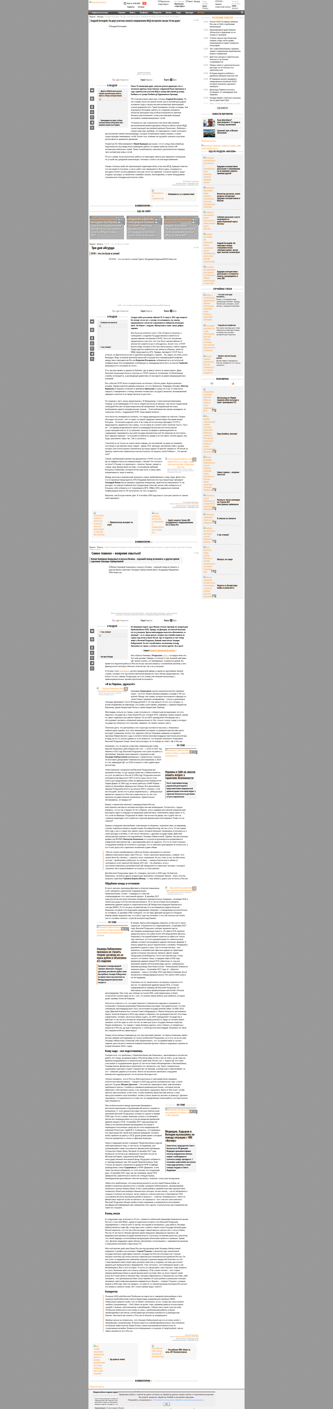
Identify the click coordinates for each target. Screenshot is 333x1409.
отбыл (166, 655)
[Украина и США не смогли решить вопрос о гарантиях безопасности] (180, 759)
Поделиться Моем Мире (92, 99)
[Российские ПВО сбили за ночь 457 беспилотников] (158, 1351)
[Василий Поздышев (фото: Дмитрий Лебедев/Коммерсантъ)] (180, 889)
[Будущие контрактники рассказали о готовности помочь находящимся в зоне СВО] (209, 275)
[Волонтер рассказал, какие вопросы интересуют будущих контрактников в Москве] (209, 197)
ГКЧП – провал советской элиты (236, 9)
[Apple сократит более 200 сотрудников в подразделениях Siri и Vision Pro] (158, 523)
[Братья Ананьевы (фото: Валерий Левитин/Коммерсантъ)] (112, 689)
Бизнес (169, 12)
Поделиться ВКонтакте (92, 90)
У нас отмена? (106, 347)
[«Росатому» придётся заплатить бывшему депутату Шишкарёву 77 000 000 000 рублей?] (99, 524)
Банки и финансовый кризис (162, 650)
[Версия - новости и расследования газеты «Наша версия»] (106, 6)
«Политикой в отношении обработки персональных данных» (178, 1399)
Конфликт (144, 12)
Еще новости (222, 108)
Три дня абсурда (107, 656)
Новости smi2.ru (96, 1386)
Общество (157, 12)
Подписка (131, 7)
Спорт (178, 12)
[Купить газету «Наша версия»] (125, 3)
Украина (121, 12)
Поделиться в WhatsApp (92, 112)
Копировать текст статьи (92, 128)
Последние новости (222, 17)
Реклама (141, 7)
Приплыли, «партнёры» (179, 5)
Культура (189, 12)
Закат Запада (205, 7)
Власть (132, 12)
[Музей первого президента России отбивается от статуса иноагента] (209, 364)
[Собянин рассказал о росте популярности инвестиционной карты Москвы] (209, 220)
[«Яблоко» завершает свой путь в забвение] (209, 518)
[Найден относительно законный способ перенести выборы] (209, 535)
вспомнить (124, 671)
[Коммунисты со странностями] (158, 194)
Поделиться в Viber (92, 117)
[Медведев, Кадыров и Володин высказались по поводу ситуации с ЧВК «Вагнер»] (180, 1118)
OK (166, 1404)
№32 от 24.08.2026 (133, 3)
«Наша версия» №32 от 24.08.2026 (186, 504)
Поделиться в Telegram (92, 122)
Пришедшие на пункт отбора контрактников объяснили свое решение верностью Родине (111, 122)
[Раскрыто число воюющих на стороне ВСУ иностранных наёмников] (209, 502)
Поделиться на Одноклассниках (92, 107)
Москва (201, 12)
